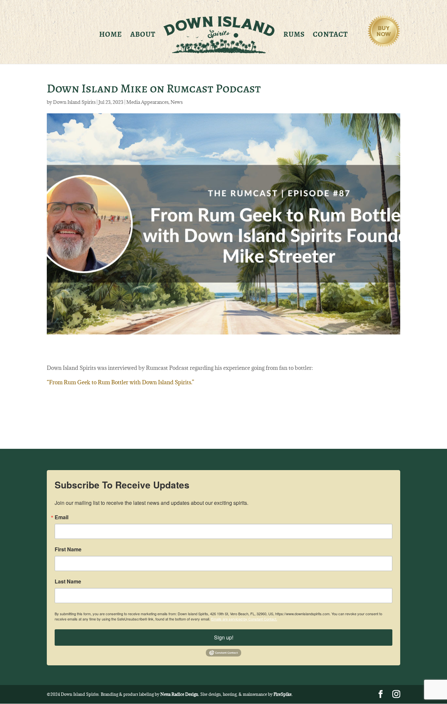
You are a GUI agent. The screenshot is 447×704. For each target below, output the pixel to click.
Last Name (68, 581)
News (176, 102)
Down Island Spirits (74, 102)
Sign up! (223, 637)
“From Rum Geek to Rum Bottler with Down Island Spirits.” (120, 382)
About (142, 35)
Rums (294, 35)
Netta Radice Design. (179, 694)
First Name (68, 549)
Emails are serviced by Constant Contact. (244, 618)
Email (61, 517)
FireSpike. (283, 694)
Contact (330, 35)
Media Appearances (147, 102)
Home (110, 35)
